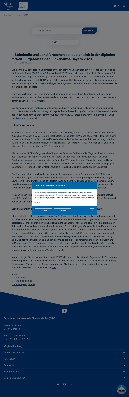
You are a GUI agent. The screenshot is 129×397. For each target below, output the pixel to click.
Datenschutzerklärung (75, 197)
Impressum (37, 202)
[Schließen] (92, 210)
